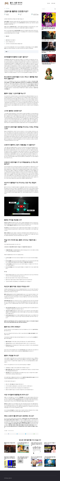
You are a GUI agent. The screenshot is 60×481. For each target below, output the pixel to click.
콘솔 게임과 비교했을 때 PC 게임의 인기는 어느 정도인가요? (9, 458)
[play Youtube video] (21, 206)
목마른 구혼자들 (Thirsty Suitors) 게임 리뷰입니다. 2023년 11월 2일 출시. (48, 28)
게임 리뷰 (48, 3)
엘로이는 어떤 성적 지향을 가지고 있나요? (49, 443)
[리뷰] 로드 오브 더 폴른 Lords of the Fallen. (48, 52)
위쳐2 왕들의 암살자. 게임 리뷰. (48, 40)
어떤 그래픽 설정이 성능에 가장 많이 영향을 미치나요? (23, 457)
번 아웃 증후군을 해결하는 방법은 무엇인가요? (23, 443)
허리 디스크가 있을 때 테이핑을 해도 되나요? (36, 457)
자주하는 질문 (53, 3)
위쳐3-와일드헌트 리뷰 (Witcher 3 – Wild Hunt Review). (48, 64)
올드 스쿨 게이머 (16, 3)
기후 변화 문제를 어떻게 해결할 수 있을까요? (49, 457)
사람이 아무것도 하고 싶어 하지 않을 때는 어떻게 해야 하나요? (36, 444)
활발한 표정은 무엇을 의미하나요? (9, 443)
